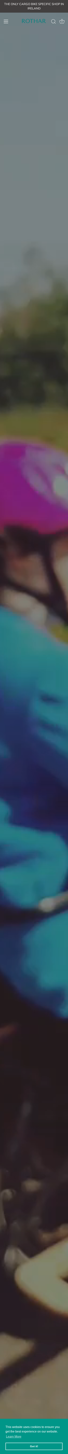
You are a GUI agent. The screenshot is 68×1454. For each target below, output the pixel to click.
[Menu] (6, 21)
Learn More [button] (13, 1436)
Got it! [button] (34, 1446)
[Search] (53, 22)
